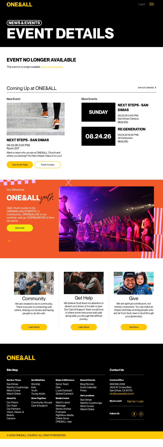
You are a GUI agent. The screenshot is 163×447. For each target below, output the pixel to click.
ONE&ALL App (64, 421)
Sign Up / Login (135, 401)
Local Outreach (64, 390)
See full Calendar (146, 87)
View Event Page (20, 164)
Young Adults (38, 393)
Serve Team (62, 384)
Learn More (33, 327)
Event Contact (47, 164)
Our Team (12, 405)
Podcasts (61, 412)
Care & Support (39, 405)
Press (83, 390)
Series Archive (63, 408)
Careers (11, 418)
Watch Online (14, 393)
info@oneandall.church (122, 393)
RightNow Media (65, 415)
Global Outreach (64, 393)
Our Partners (13, 408)
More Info (123, 121)
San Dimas (12, 384)
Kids (33, 387)
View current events (52, 66)
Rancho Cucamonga (17, 387)
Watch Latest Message (63, 404)
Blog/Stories (87, 384)
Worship (35, 384)
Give (58, 387)
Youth (34, 390)
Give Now (133, 327)
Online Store (62, 418)
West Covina (13, 390)
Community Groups (41, 402)
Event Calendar (88, 387)
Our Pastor (12, 402)
